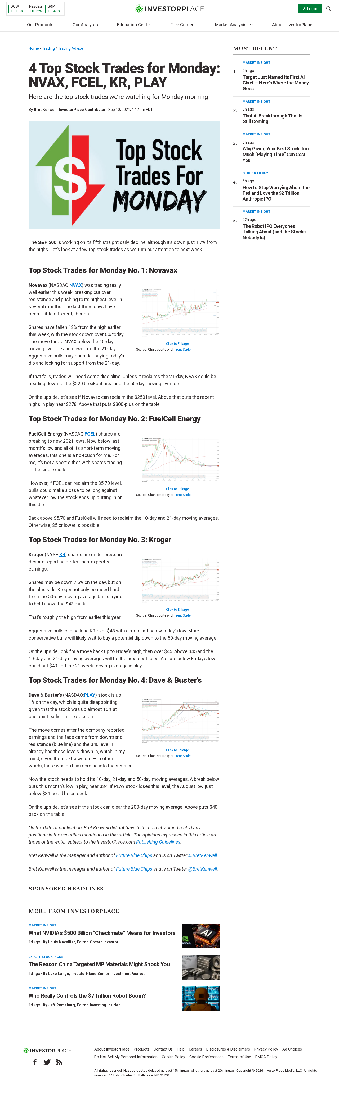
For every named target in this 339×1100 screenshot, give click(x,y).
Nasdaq (35, 6)
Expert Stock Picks (46, 957)
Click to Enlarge (177, 344)
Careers (195, 1049)
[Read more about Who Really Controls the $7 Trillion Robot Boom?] (201, 998)
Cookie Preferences (206, 1057)
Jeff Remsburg (61, 1005)
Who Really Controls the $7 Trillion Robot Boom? (87, 996)
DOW (15, 6)
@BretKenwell (202, 869)
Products (141, 1049)
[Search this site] (329, 8)
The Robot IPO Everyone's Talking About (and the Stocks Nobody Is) (274, 231)
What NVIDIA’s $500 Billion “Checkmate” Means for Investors (102, 933)
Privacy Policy (266, 1049)
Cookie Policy (173, 1057)
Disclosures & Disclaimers (228, 1049)
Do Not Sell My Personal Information (126, 1057)
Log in (312, 9)
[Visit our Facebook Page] (35, 1062)
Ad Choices (292, 1049)
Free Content (183, 24)
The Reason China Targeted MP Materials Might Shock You (99, 964)
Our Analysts (85, 24)
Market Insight (42, 925)
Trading (48, 48)
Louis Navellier (61, 942)
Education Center (134, 24)
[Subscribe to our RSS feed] (59, 1062)
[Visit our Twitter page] (47, 1062)
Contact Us (163, 1049)
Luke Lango (58, 973)
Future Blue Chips (134, 869)
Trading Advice (70, 48)
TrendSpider (183, 349)
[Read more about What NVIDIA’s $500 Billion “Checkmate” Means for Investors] (201, 936)
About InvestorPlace (292, 24)
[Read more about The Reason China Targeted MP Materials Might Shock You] (201, 967)
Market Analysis (231, 24)
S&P (51, 6)
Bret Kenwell (45, 109)
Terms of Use (239, 1057)
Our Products (40, 24)
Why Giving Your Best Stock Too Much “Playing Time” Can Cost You (276, 154)
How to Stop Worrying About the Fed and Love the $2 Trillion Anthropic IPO (276, 193)
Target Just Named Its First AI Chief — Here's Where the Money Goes (276, 82)
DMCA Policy (266, 1057)
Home (34, 48)
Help (181, 1049)
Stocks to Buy (255, 173)
